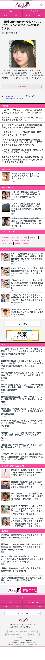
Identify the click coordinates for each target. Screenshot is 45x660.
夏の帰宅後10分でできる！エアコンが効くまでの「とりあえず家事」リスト (26, 176)
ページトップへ (22, 613)
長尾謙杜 (5, 237)
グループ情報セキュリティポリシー (26, 631)
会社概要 (11, 631)
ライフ (13, 181)
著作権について (34, 634)
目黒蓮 (24, 237)
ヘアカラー (18, 96)
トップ (22, 597)
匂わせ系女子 (10, 99)
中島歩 (26, 243)
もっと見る (22, 324)
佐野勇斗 (15, 240)
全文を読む (22, 86)
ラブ (17, 607)
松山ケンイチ (7, 243)
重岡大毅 (15, 237)
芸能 (12, 199)
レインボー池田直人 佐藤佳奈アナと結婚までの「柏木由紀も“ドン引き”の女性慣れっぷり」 (25, 194)
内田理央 (27, 96)
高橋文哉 (25, 240)
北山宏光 (20, 99)
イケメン (11, 602)
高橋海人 (33, 237)
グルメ (28, 607)
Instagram (9, 96)
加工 (33, 96)
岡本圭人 (5, 240)
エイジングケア (33, 602)
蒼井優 (17, 243)
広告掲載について (22, 637)
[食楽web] (22, 340)
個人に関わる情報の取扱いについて (16, 634)
